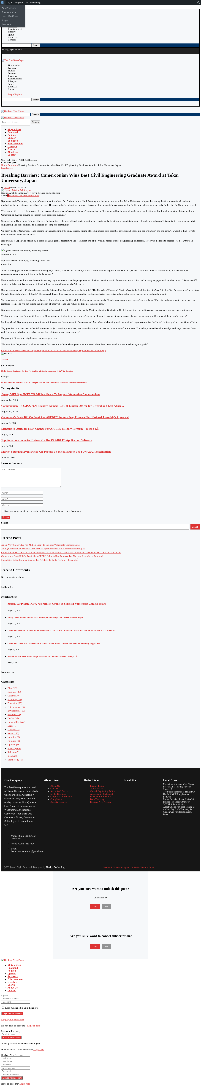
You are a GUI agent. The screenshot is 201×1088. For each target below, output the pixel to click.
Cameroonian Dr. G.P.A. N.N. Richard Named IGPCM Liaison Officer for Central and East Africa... (62, 405)
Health (13, 718)
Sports (11, 34)
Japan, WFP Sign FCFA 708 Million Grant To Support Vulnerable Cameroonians (50, 394)
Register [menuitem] (19, 2)
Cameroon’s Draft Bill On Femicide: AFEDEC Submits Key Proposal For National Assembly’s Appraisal (65, 417)
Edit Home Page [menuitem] (33, 2)
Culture (13, 695)
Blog (12, 688)
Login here (38, 1049)
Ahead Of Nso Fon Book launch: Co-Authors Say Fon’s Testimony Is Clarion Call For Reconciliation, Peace (179, 811)
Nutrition (14, 737)
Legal (12, 726)
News (13, 733)
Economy (15, 699)
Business (12, 76)
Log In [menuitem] (10, 2)
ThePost (7, 188)
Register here (33, 1025)
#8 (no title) (13, 65)
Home (4, 165)
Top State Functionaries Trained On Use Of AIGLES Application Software (46, 440)
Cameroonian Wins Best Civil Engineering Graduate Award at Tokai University (40, 350)
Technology (15, 759)
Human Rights (16, 722)
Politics (11, 70)
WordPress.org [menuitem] (9, 8)
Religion (13, 752)
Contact (12, 39)
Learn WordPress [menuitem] (10, 16)
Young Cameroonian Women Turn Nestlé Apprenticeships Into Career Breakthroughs (43, 548)
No (106, 906)
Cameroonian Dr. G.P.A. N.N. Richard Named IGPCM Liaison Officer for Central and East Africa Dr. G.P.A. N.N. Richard (61, 552)
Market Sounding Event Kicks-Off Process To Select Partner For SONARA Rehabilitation (56, 451)
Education (13, 165)
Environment (16, 710)
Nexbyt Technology (56, 867)
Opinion (12, 73)
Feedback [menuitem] (6, 24)
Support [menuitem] (5, 20)
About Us (12, 37)
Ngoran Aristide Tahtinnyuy (92, 350)
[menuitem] (2, 2)
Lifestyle (12, 31)
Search (36, 45)
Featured (12, 68)
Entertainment (15, 29)
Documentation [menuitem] (9, 12)
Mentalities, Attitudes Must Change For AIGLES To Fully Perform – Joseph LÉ (50, 428)
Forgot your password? (12, 1019)
